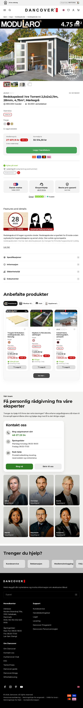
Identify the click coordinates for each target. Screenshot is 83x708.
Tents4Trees (8, 665)
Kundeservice (39, 609)
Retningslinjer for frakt (12, 700)
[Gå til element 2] (14, 84)
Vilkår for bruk (52, 697)
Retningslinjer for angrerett (33, 697)
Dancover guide (10, 669)
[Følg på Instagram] (10, 686)
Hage (11, 17)
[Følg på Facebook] (4, 686)
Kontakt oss (8, 653)
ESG (5, 661)
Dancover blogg (10, 673)
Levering (36, 621)
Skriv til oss (48, 466)
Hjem (5, 17)
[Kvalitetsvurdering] (8, 93)
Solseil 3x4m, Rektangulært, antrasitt (62, 335)
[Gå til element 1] (6, 84)
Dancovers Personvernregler (45, 629)
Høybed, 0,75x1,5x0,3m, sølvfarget (41, 334)
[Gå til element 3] (22, 84)
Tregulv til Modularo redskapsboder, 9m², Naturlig (16, 335)
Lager (35, 617)
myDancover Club (11, 657)
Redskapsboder (20, 17)
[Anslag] (18, 172)
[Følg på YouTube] (21, 686)
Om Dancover (9, 649)
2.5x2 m (7, 114)
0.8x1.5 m (36, 346)
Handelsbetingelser (41, 613)
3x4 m (60, 348)
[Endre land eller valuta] (63, 10)
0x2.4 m (12, 348)
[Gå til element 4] (29, 84)
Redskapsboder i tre (34, 17)
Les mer (6, 247)
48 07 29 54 (41, 190)
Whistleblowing (10, 677)
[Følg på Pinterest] (15, 686)
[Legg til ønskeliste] (25, 329)
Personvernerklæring (11, 697)
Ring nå (19, 466)
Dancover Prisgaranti (42, 625)
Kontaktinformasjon (31, 700)
